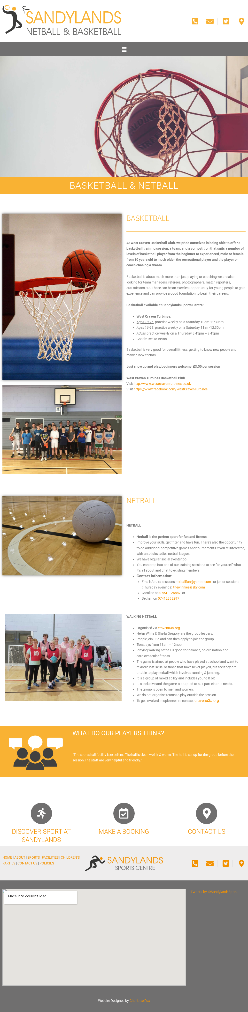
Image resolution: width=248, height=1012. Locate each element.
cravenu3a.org (169, 628)
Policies (46, 863)
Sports (33, 857)
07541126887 (170, 593)
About (19, 857)
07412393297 (168, 598)
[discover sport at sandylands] (41, 813)
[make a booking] (124, 813)
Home (7, 857)
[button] (124, 49)
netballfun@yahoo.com (193, 582)
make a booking (124, 831)
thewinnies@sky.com (189, 587)
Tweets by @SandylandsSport (214, 891)
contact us (206, 831)
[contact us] (206, 813)
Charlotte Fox (140, 1001)
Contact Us (27, 863)
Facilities (50, 857)
